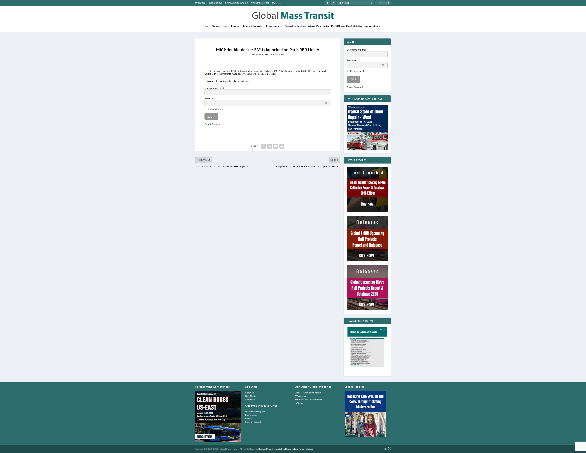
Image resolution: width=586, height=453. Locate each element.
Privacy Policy (265, 449)
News (205, 26)
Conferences (251, 415)
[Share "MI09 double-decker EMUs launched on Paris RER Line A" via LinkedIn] (269, 146)
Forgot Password (212, 124)
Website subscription (255, 411)
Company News (219, 26)
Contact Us (250, 399)
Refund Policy (298, 449)
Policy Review (323, 26)
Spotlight (301, 26)
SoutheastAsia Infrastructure (308, 399)
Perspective (290, 26)
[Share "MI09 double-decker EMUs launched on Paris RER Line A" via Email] (276, 146)
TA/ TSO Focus (338, 26)
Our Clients (250, 396)
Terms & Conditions (282, 449)
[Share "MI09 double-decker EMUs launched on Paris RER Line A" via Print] (282, 146)
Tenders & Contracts (252, 26)
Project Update (273, 26)
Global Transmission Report (308, 392)
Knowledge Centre (371, 26)
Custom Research (253, 421)
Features (311, 26)
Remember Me (215, 108)
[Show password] (326, 103)
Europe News (277, 54)
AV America (300, 396)
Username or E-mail (214, 88)
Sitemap (309, 449)
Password (209, 98)
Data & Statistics (354, 26)
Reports (249, 418)
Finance (235, 26)
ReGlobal (299, 403)
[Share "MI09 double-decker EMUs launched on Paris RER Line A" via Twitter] (263, 146)
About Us (249, 392)
